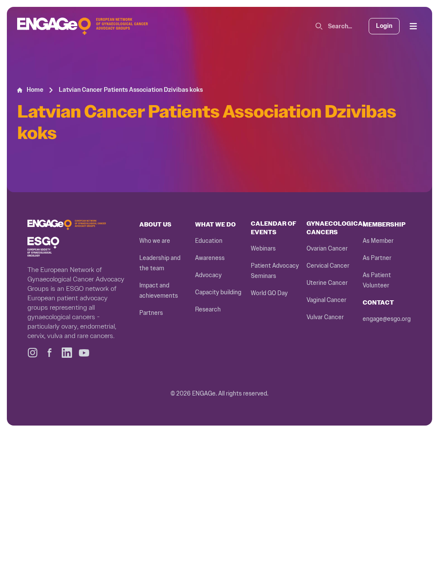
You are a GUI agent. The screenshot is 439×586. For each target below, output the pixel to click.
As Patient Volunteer (377, 280)
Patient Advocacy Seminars (275, 271)
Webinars (263, 249)
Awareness (210, 258)
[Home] (82, 26)
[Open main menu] (413, 26)
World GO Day (269, 293)
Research (208, 309)
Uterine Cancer (327, 283)
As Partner (377, 258)
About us (155, 225)
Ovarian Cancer (327, 249)
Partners (151, 313)
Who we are (154, 241)
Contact (378, 303)
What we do (215, 225)
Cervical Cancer (328, 266)
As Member (378, 241)
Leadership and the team (159, 263)
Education (209, 241)
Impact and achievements (158, 290)
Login (384, 26)
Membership (384, 225)
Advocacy (208, 275)
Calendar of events (273, 228)
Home (35, 90)
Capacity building (218, 292)
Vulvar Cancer (325, 317)
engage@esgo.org (387, 319)
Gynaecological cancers (337, 228)
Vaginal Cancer (326, 300)
